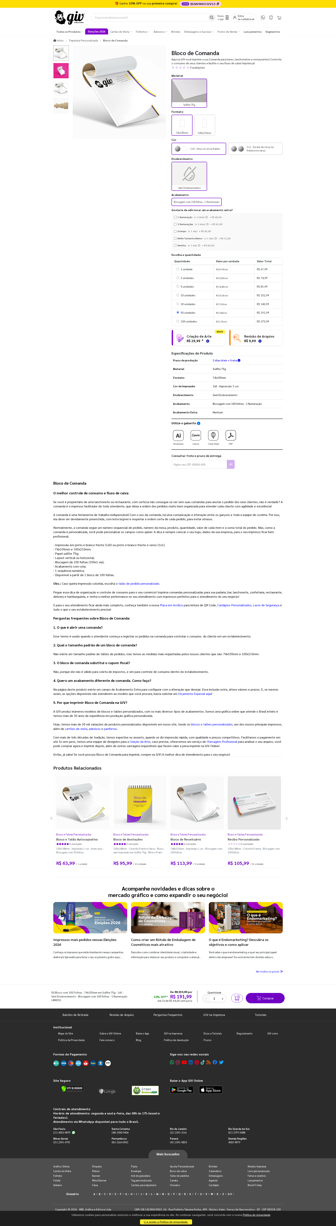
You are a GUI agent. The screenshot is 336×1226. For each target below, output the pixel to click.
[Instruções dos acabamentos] (206, 217)
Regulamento (244, 1033)
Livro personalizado (259, 1171)
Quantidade (214, 992)
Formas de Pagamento (70, 1054)
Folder (57, 1180)
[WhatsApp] (263, 17)
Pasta (134, 1166)
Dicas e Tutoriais (213, 1033)
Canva (195, 443)
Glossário (72, 1194)
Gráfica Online (61, 1166)
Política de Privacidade (71, 1040)
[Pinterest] (196, 1062)
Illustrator (178, 443)
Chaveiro (175, 1185)
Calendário (215, 1171)
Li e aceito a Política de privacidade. (166, 1221)
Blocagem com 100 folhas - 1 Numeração (196, 201)
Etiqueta (97, 1166)
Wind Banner (99, 1180)
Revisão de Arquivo (122, 1015)
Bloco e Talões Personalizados (73, 834)
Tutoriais (260, 1015)
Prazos (207, 1040)
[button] (227, 67)
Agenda (213, 1180)
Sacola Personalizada (182, 1166)
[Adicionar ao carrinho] (237, 998)
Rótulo (96, 1171)
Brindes (213, 1166)
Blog (138, 1040)
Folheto (57, 1175)
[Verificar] (72, 1089)
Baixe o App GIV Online (186, 1080)
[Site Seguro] (107, 1090)
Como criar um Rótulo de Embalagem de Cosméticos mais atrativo (163, 941)
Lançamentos (255, 1180)
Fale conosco (107, 1040)
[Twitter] (221, 1062)
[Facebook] (215, 1062)
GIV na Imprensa (214, 1015)
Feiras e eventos (257, 1175)
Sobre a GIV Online (110, 1033)
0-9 (230, 1194)
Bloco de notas (178, 1171)
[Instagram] (178, 1062)
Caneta (174, 1180)
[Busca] (211, 17)
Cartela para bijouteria (144, 1185)
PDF (231, 443)
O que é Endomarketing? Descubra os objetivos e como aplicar (239, 941)
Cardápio (214, 1185)
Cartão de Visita (62, 1171)
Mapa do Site (65, 1033)
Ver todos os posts (268, 971)
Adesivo (57, 1185)
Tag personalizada (141, 1180)
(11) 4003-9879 (61, 1132)
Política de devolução (176, 1040)
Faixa (95, 1185)
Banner (96, 1175)
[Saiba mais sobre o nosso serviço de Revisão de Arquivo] (259, 341)
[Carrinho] (279, 17)
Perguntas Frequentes (168, 1015)
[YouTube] (184, 1062)
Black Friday (255, 1185)
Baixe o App (142, 1033)
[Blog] (208, 1062)
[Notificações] (271, 17)
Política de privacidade (256, 1214)
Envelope (136, 1171)
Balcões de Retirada (75, 1015)
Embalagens (216, 1175)
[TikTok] (203, 1062)
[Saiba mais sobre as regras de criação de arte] (207, 341)
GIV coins (272, 1033)
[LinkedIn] (191, 1062)
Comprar (268, 998)
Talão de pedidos (179, 1175)
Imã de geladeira (140, 1175)
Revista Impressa (257, 1166)
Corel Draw (213, 443)
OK (231, 464)
